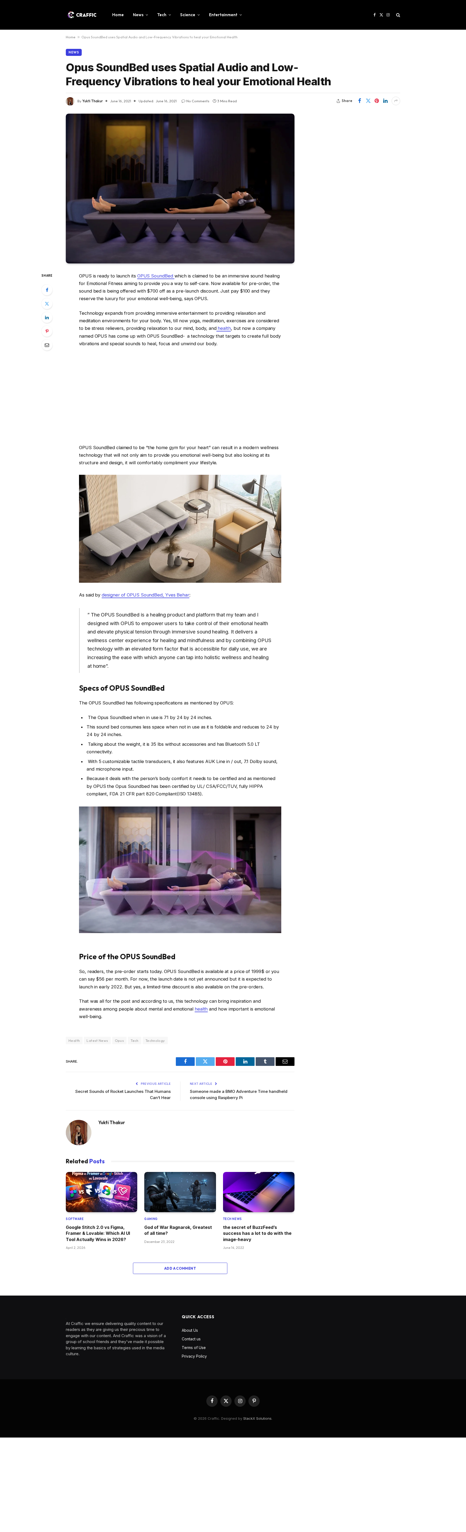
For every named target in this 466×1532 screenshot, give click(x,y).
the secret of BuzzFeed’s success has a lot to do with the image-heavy (257, 1233)
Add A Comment (180, 1268)
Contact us (191, 1339)
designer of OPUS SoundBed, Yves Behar (145, 595)
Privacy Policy (194, 1356)
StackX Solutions (257, 1418)
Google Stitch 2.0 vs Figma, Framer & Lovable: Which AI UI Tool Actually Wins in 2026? (98, 1233)
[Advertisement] (180, 395)
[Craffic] (82, 15)
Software (75, 1219)
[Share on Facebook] (359, 101)
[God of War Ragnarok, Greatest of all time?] (180, 1192)
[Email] (47, 345)
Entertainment (223, 14)
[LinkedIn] (47, 317)
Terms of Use (194, 1347)
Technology (155, 1040)
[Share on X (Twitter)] (368, 101)
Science (187, 14)
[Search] (397, 15)
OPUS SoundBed (155, 276)
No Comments (197, 101)
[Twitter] (47, 303)
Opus (119, 1040)
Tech (161, 14)
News (138, 14)
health (223, 328)
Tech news (232, 1219)
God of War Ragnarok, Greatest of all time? (178, 1230)
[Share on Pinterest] (377, 101)
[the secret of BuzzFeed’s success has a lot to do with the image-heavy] (258, 1192)
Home (118, 14)
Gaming (150, 1219)
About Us (190, 1330)
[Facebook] (47, 289)
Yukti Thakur (92, 101)
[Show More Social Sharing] (396, 101)
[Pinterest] (47, 331)
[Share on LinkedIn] (385, 101)
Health (74, 1040)
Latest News (97, 1040)
